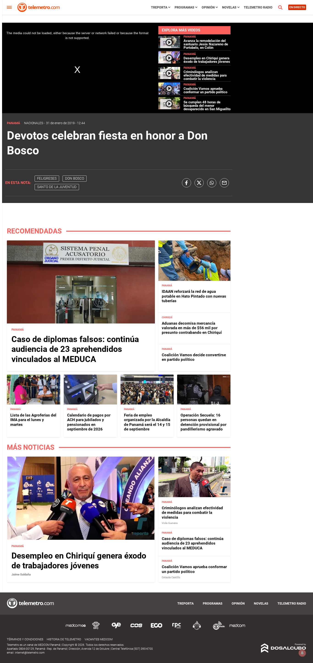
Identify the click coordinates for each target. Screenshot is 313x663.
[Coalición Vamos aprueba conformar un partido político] (169, 92)
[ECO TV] (156, 629)
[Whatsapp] (211, 183)
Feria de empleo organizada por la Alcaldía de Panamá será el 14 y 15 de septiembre (147, 422)
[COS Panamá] (136, 629)
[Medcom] (237, 629)
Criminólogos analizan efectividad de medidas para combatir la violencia (205, 75)
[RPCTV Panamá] (96, 629)
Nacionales (33, 123)
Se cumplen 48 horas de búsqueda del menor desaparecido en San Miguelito (207, 105)
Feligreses (47, 178)
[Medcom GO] (76, 629)
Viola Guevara (170, 523)
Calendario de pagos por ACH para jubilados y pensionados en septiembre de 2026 (88, 422)
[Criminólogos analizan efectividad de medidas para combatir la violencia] (169, 78)
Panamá (190, 36)
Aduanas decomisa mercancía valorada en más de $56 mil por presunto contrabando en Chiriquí (192, 328)
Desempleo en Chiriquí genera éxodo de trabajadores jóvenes (207, 60)
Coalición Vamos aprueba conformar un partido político (205, 90)
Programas (184, 7)
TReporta (159, 7)
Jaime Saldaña (21, 574)
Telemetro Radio (258, 7)
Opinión (208, 7)
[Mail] (224, 183)
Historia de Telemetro (64, 639)
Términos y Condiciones (25, 639)
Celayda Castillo (171, 577)
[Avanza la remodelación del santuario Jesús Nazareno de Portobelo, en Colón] (169, 47)
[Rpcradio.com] (177, 629)
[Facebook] (186, 183)
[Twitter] (199, 183)
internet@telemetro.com (30, 652)
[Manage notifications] (302, 653)
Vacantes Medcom (99, 639)
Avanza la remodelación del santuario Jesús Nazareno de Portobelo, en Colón (206, 44)
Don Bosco (74, 178)
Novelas (229, 7)
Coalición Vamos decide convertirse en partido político (194, 357)
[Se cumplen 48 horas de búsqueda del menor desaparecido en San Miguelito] (169, 108)
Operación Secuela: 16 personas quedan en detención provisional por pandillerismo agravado (203, 422)
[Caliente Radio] (197, 629)
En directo (297, 7)
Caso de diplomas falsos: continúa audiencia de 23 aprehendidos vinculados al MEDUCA (75, 349)
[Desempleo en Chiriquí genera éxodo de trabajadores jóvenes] (169, 62)
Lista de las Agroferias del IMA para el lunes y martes (33, 420)
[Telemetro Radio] (217, 629)
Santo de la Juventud (57, 187)
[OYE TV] (116, 629)
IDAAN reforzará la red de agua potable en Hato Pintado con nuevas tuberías (194, 296)
